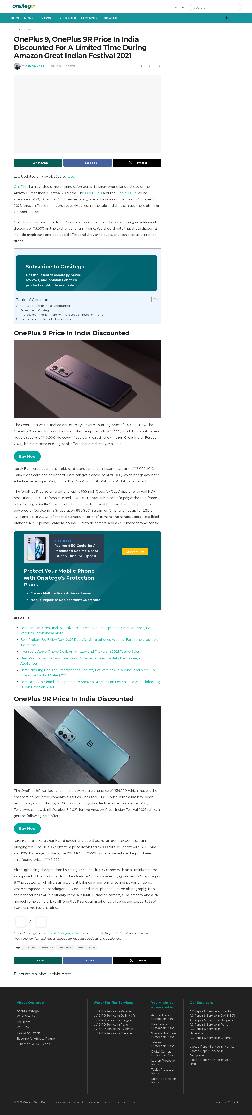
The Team (23, 1022)
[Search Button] (237, 7)
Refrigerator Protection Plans (162, 1026)
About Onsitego (28, 1011)
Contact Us (175, 7)
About (220, 1102)
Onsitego (28, 1102)
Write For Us (25, 1027)
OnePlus (21, 187)
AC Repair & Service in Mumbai (211, 1011)
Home (15, 18)
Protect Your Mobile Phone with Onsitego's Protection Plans (61, 314)
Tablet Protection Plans (163, 1071)
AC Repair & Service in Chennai (211, 1038)
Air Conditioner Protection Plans (162, 1017)
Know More (135, 552)
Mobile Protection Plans (163, 1080)
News (28, 18)
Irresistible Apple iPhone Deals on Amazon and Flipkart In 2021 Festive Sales (80, 651)
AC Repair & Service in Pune (209, 1024)
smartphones (86, 947)
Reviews (44, 18)
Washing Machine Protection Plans (163, 1035)
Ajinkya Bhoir (34, 65)
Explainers (90, 18)
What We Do (26, 1016)
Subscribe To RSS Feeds (33, 1044)
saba (71, 176)
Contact (233, 1102)
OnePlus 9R (126, 193)
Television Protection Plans (162, 1044)
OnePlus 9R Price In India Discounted (44, 319)
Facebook (50, 933)
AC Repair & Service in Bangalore (212, 1020)
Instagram (65, 933)
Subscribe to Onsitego (35, 310)
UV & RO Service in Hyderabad (114, 1029)
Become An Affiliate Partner (36, 1038)
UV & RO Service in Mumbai (113, 1011)
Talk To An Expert (28, 1033)
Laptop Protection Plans (164, 1062)
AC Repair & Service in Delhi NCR (212, 1015)
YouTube (98, 933)
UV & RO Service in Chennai (113, 1033)
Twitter (79, 933)
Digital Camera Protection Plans (162, 1053)
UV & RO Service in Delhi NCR (114, 1015)
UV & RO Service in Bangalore (114, 1020)
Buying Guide (66, 18)
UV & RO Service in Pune (111, 1024)
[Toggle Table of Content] (152, 299)
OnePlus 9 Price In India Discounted (43, 306)
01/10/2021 (57, 65)
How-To (110, 18)
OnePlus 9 (93, 193)
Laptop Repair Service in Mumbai (212, 1046)
